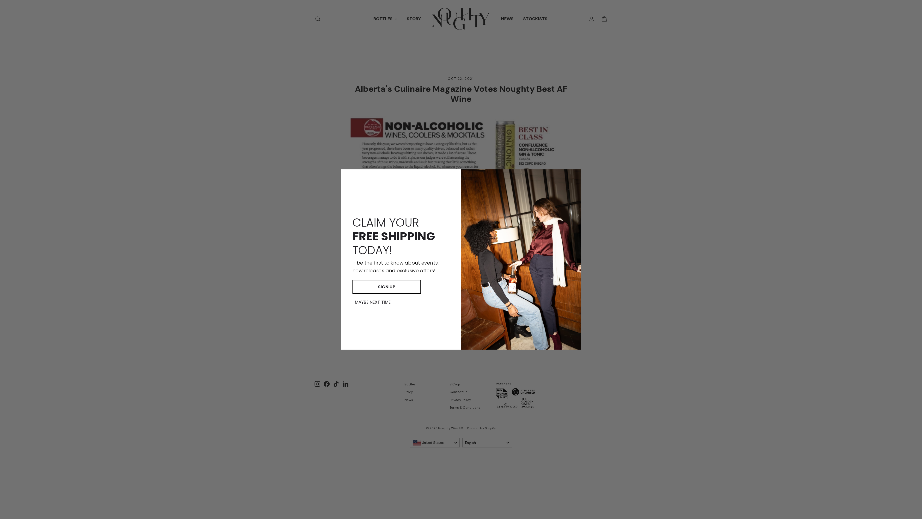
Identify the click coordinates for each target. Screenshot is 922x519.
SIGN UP (386, 287)
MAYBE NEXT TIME (373, 302)
